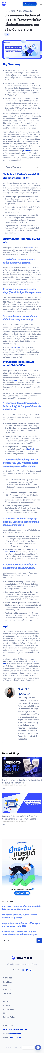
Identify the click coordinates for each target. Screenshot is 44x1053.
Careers (6, 1005)
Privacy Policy (9, 1017)
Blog (5, 1013)
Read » (4, 788)
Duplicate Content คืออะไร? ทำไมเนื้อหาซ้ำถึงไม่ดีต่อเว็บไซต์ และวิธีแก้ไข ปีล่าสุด (22, 781)
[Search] (39, 940)
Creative (7, 989)
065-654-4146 (12, 1037)
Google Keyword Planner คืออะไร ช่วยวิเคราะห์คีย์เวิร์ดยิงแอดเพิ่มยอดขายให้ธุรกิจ (19, 933)
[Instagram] (23, 970)
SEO (7, 34)
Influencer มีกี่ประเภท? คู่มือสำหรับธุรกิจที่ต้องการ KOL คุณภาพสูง (19, 916)
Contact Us (8, 1025)
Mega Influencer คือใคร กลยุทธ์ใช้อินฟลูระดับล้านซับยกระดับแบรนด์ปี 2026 (21, 924)
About (6, 1001)
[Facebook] (27, 970)
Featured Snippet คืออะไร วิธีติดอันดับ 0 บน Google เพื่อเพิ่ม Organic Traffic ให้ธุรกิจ (20, 817)
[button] (38, 167)
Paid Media (7, 982)
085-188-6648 (12, 1033)
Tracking (7, 993)
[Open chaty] (38, 1047)
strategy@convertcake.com (15, 1029)
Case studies (8, 1009)
